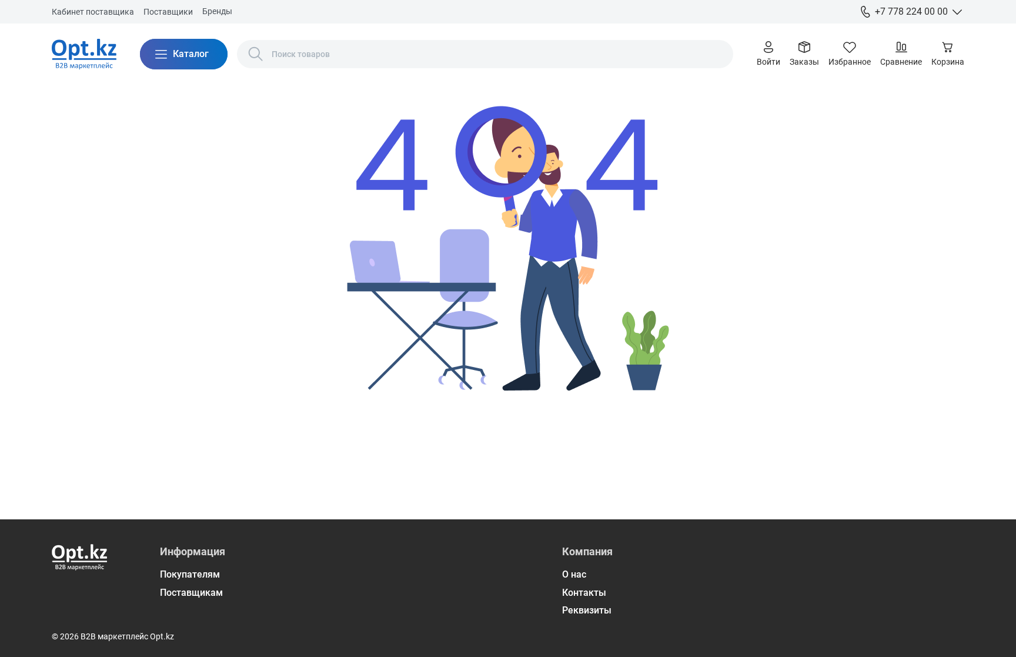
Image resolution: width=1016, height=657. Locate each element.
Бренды (217, 11)
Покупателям (190, 574)
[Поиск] (255, 54)
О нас (574, 574)
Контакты (584, 592)
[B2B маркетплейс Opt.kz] (84, 54)
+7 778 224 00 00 (911, 11)
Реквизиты (586, 610)
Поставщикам (191, 592)
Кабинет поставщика (93, 11)
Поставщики (168, 11)
